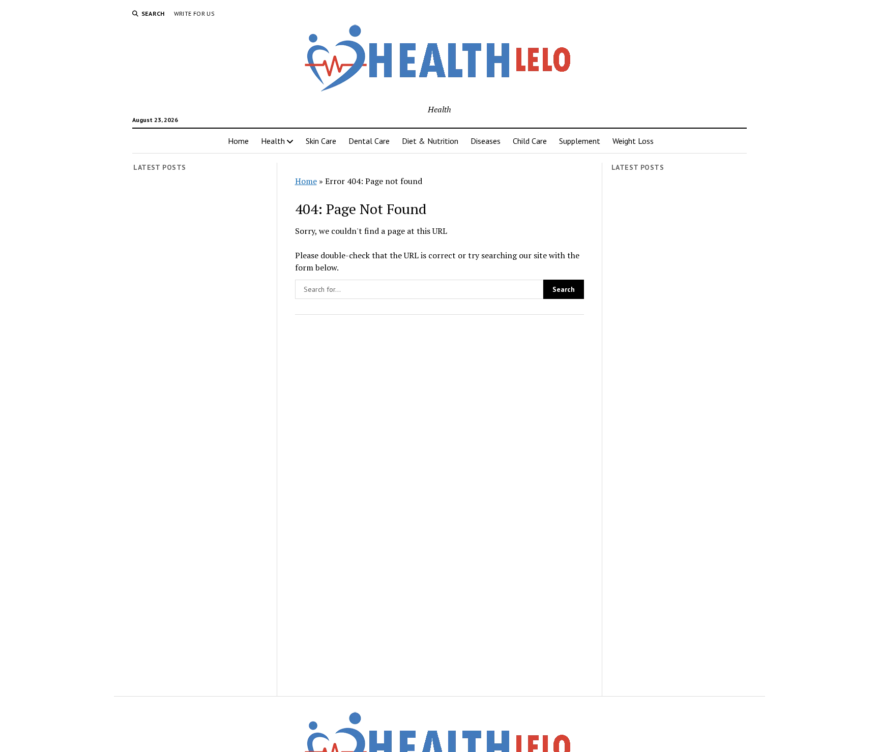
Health (273, 141)
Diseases (486, 141)
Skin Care (321, 141)
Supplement (579, 141)
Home (238, 141)
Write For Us (194, 13)
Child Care (530, 141)
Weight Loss (633, 141)
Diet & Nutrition (430, 141)
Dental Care (369, 141)
